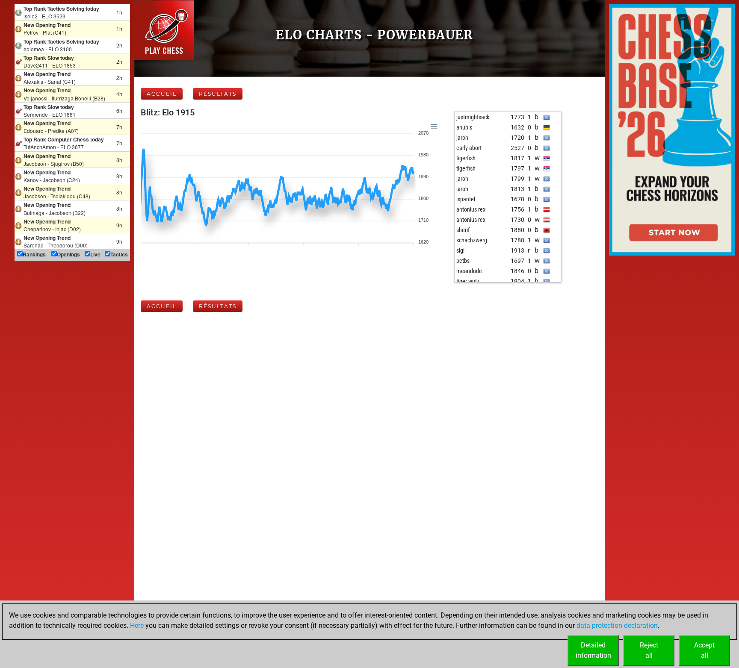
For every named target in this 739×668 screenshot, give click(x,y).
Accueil (162, 94)
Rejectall (649, 650)
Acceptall (704, 650)
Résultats (217, 94)
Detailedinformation (593, 650)
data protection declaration (617, 625)
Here (137, 625)
